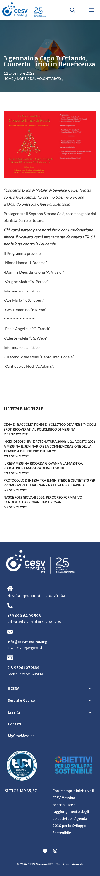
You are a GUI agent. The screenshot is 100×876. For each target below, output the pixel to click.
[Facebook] (45, 850)
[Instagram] (55, 850)
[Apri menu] (91, 10)
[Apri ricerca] (72, 10)
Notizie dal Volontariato (39, 79)
